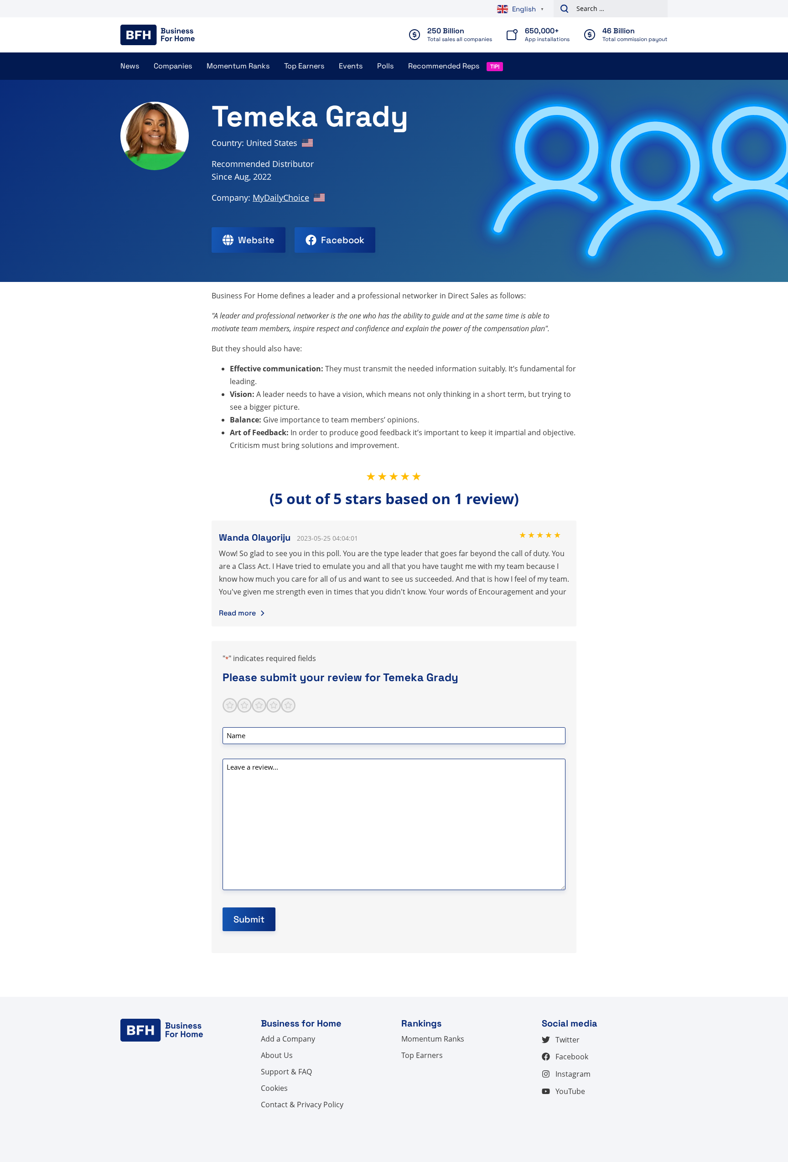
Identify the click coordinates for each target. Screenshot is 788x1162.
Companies (173, 66)
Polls (385, 66)
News (129, 66)
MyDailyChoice (281, 197)
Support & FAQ (286, 1072)
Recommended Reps (443, 66)
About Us (277, 1055)
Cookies (274, 1088)
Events (351, 66)
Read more (237, 613)
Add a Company (288, 1039)
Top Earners (304, 66)
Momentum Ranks (238, 66)
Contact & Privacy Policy (302, 1104)
